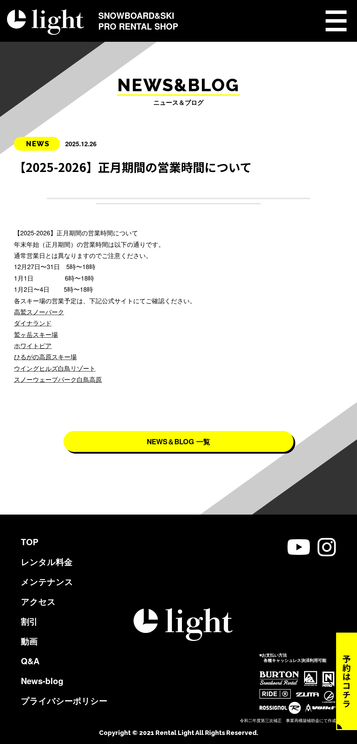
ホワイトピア (33, 345)
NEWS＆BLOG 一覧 (178, 441)
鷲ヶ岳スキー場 (36, 334)
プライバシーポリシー (64, 700)
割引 (29, 621)
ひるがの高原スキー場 (45, 356)
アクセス (38, 601)
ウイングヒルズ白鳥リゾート (55, 368)
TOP (29, 542)
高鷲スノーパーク (39, 311)
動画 (29, 641)
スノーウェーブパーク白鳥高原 (58, 379)
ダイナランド (33, 322)
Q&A (30, 661)
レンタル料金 (47, 561)
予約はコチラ (347, 681)
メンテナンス (47, 581)
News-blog (42, 681)
